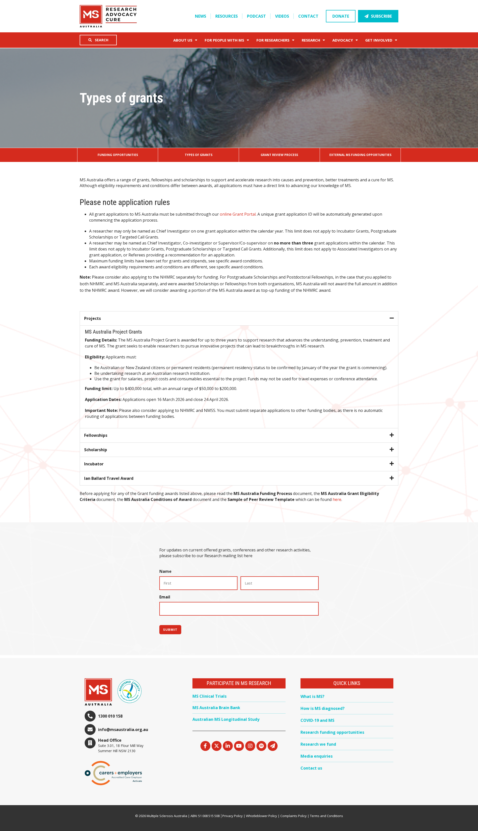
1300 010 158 (110, 716)
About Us (182, 40)
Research (311, 40)
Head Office (109, 740)
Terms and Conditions (326, 816)
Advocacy (342, 40)
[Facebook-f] (205, 746)
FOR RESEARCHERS (273, 40)
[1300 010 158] (90, 716)
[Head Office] (90, 742)
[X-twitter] (217, 746)
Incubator (94, 464)
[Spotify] (261, 746)
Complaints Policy (293, 816)
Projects (92, 318)
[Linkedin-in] (228, 746)
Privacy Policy (232, 816)
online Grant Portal (238, 214)
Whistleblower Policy (261, 816)
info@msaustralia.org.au (123, 729)
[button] (239, 318)
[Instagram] (250, 746)
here (337, 499)
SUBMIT (170, 629)
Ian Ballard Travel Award (108, 478)
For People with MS (224, 40)
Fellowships (95, 435)
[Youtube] (239, 746)
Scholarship (95, 449)
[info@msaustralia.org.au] (90, 729)
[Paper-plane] (273, 746)
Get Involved (378, 40)
